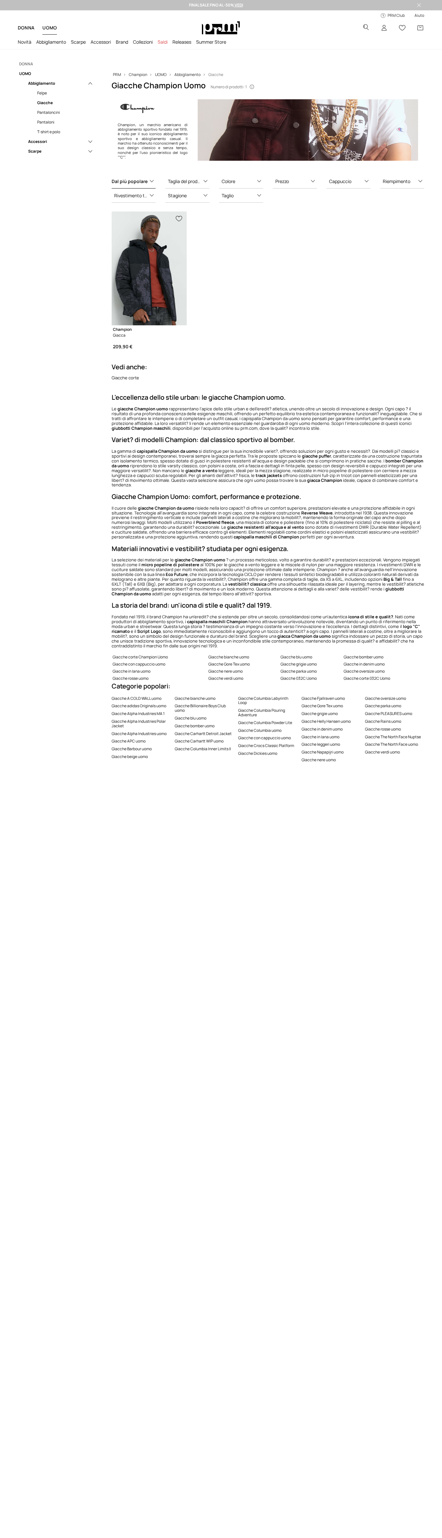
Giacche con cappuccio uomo (139, 664)
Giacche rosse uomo (131, 678)
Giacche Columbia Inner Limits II (203, 749)
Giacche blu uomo (296, 657)
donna (26, 28)
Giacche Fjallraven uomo (323, 698)
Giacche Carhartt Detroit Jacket (203, 733)
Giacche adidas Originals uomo (139, 706)
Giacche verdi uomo (225, 678)
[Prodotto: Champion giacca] (149, 268)
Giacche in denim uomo (364, 664)
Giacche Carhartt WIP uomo (199, 741)
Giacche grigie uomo (299, 664)
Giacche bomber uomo (363, 657)
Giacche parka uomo (299, 671)
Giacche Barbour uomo (132, 749)
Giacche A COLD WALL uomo (136, 698)
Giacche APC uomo (129, 741)
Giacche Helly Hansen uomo (326, 721)
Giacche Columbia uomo (260, 730)
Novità (24, 42)
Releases (181, 42)
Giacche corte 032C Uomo (367, 678)
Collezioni (143, 42)
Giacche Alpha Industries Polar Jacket (139, 724)
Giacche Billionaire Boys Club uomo (200, 708)
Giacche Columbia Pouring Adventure (261, 713)
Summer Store (211, 42)
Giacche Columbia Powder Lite (265, 722)
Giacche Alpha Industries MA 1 (138, 713)
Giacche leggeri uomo (321, 744)
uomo (49, 28)
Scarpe (78, 42)
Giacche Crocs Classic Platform (266, 745)
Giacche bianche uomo (228, 657)
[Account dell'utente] (384, 28)
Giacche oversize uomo (364, 671)
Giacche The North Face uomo (391, 744)
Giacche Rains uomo (383, 721)
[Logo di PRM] (221, 28)
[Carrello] (420, 28)
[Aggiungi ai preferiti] (179, 218)
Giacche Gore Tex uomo (229, 664)
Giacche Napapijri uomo (323, 752)
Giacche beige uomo (130, 756)
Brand (122, 42)
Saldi (163, 42)
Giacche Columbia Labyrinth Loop (263, 701)
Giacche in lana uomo (131, 671)
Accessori (101, 42)
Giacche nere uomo (225, 671)
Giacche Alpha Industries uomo (139, 733)
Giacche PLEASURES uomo (388, 713)
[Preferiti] (402, 28)
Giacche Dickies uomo (257, 753)
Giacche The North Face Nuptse (393, 737)
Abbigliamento (51, 42)
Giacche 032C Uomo (299, 678)
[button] (134, 181)
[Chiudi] (419, 5)
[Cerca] (366, 28)
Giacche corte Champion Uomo (140, 657)
